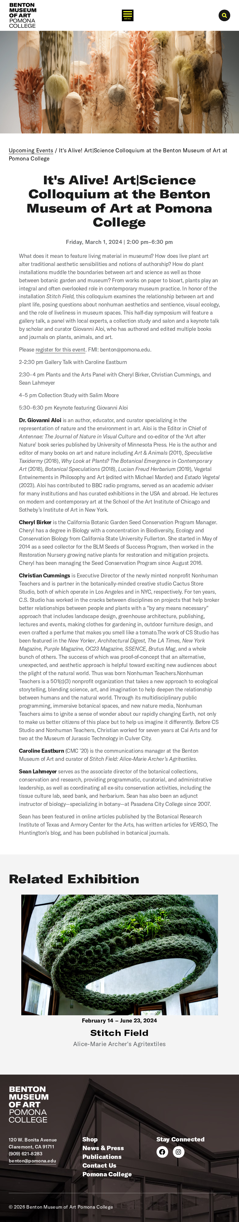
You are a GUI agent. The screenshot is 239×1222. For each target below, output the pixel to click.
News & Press (103, 1148)
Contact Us (99, 1165)
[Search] (224, 15)
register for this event (60, 349)
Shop (90, 1139)
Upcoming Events (31, 150)
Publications (102, 1156)
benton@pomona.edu (32, 1161)
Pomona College (107, 1174)
